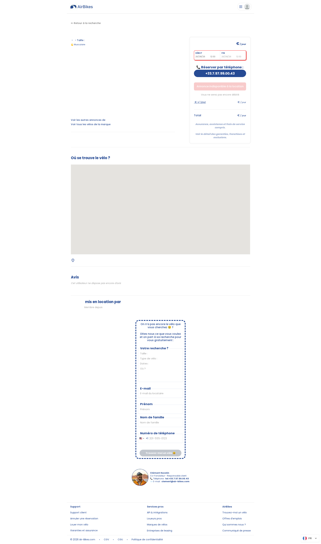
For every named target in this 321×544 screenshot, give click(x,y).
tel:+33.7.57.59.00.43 (177, 478)
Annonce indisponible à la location (220, 86)
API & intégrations (157, 512)
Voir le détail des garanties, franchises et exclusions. (220, 135)
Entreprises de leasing (159, 530)
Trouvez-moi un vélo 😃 (161, 453)
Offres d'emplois (232, 518)
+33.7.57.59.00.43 (220, 73)
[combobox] (143, 438)
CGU (120, 539)
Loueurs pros (154, 518)
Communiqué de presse (236, 530)
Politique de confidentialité (147, 539)
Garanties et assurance (84, 530)
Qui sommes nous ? (234, 524)
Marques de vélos (157, 524)
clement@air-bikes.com (175, 481)
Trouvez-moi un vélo (234, 512)
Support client (78, 512)
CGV (106, 539)
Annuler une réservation (84, 518)
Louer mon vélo (79, 524)
